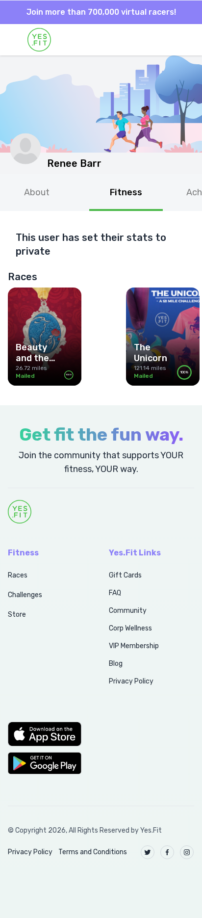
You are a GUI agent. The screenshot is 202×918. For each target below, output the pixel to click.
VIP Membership (134, 646)
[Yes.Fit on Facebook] (167, 852)
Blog (116, 663)
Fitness (126, 192)
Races (17, 575)
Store (17, 614)
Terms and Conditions (92, 852)
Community (128, 610)
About (37, 192)
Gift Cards (125, 575)
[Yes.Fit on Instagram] (187, 852)
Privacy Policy (131, 681)
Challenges (25, 595)
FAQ (115, 593)
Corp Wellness (130, 628)
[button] (47, 734)
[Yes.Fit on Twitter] (147, 852)
